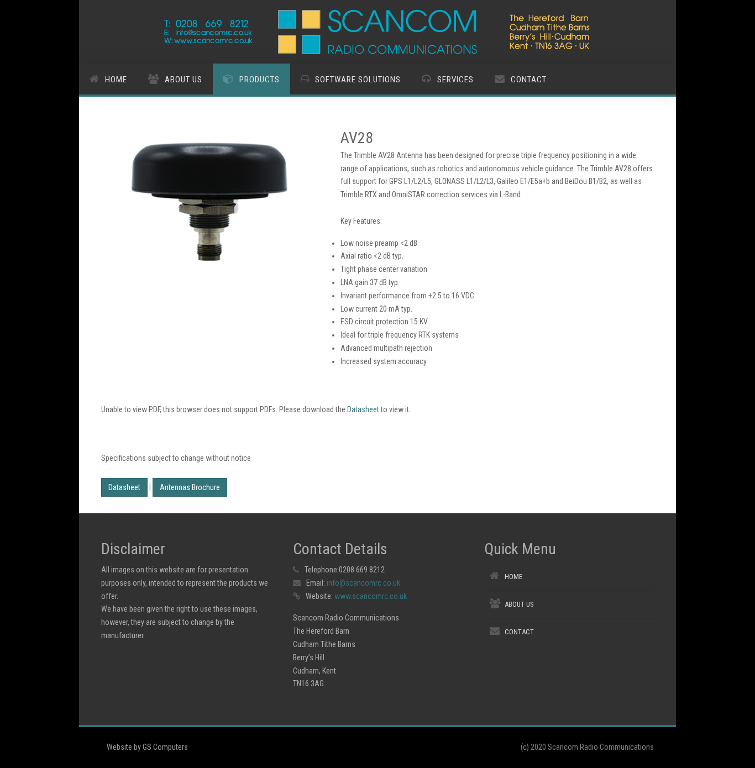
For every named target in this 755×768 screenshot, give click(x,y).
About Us (183, 80)
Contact (529, 80)
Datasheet (363, 409)
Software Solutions (358, 80)
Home (116, 80)
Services (455, 80)
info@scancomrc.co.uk (363, 582)
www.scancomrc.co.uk (370, 596)
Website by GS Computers (147, 747)
